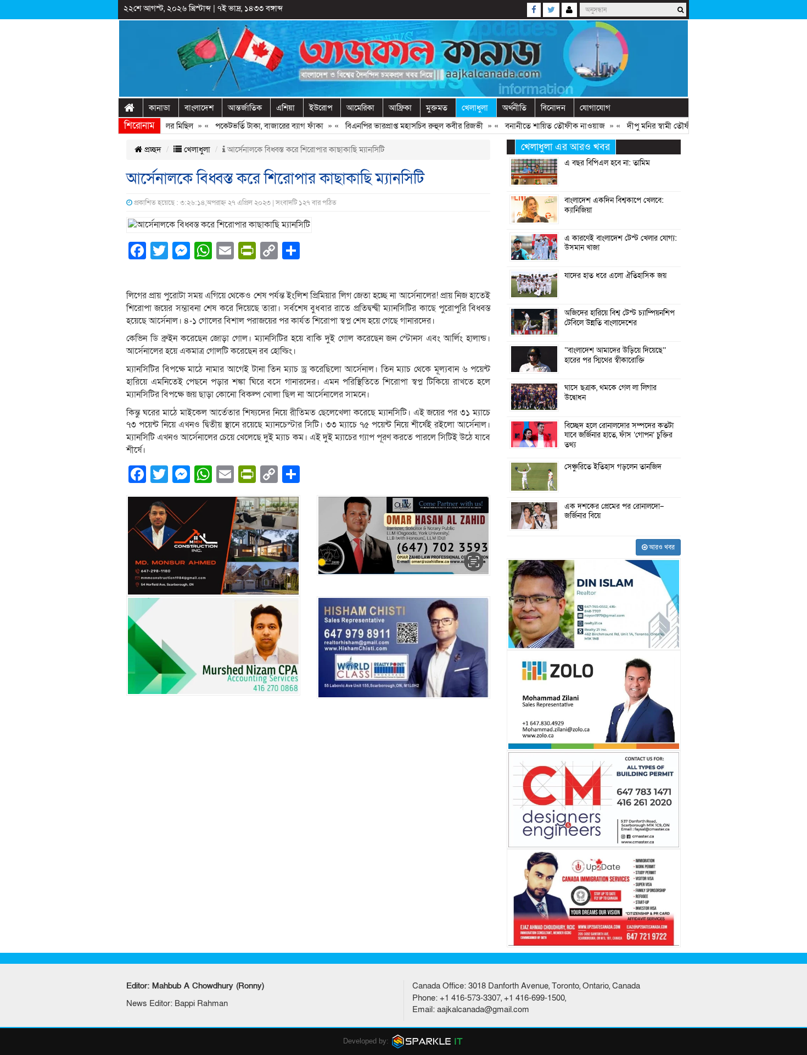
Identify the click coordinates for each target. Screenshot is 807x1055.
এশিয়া (285, 107)
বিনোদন (553, 107)
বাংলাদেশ (199, 107)
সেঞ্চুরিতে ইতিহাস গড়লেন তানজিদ (613, 467)
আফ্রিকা (400, 107)
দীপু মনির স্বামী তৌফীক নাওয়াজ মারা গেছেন (672, 125)
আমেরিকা (360, 107)
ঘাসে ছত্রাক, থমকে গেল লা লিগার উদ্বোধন (610, 393)
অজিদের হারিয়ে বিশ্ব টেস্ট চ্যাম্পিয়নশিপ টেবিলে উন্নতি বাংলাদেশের (619, 318)
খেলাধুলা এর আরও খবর (565, 147)
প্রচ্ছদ (151, 149)
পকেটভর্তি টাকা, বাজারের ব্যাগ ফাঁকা (248, 125)
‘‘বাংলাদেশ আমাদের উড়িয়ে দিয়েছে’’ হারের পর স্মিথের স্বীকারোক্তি (615, 355)
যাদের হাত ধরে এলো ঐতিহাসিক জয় (615, 276)
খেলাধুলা (475, 107)
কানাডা (159, 107)
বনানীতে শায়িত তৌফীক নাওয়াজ (534, 125)
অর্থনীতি (514, 107)
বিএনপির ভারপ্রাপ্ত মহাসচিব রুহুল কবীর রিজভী (393, 125)
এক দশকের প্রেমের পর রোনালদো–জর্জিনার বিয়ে (614, 511)
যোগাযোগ (595, 107)
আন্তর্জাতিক (245, 107)
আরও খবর (661, 547)
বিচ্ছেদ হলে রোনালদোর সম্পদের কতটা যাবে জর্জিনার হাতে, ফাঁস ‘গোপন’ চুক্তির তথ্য (619, 435)
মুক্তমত (436, 107)
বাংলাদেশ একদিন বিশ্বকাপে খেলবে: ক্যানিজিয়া (614, 205)
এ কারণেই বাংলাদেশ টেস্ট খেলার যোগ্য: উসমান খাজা (620, 243)
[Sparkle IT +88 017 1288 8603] (427, 1041)
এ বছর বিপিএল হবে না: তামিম (607, 163)
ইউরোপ (320, 107)
